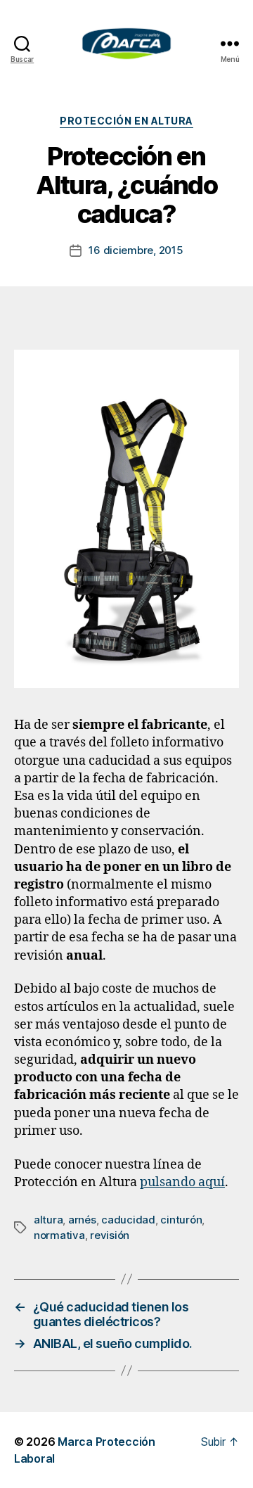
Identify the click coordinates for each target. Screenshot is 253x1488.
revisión (109, 1235)
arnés (82, 1219)
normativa (59, 1235)
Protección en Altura (126, 121)
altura (48, 1219)
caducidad (128, 1219)
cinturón (181, 1219)
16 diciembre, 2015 (136, 250)
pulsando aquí (182, 1182)
